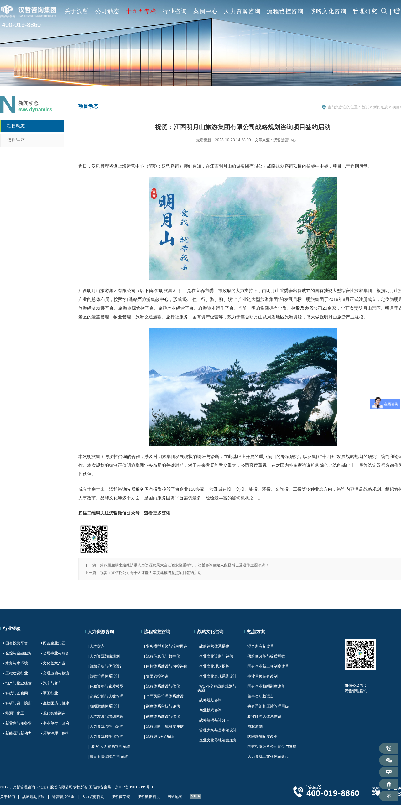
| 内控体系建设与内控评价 (165, 666)
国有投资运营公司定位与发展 (271, 746)
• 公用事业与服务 (55, 653)
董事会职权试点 (260, 696)
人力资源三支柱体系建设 (268, 756)
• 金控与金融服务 (17, 653)
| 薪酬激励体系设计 (104, 706)
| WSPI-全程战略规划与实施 (216, 688)
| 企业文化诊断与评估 (215, 656)
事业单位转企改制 (262, 676)
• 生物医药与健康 (55, 703)
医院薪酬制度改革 (262, 736)
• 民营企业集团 (53, 643)
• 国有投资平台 (15, 643)
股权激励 (255, 726)
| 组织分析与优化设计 (105, 666)
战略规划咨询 (33, 797)
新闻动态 (380, 107)
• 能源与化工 (13, 713)
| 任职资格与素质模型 (105, 686)
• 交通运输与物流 (55, 673)
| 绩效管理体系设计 (104, 676)
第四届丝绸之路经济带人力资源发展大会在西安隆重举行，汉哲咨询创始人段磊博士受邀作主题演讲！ (184, 565)
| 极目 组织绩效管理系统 (108, 756)
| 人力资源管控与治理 (105, 726)
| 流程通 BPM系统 (159, 736)
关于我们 (7, 797)
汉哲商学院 (121, 797)
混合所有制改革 (260, 646)
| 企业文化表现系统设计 (217, 676)
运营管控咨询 (63, 797)
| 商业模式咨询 (209, 710)
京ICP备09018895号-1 (134, 787)
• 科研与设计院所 (17, 703)
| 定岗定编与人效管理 (105, 696)
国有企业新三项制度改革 (268, 666)
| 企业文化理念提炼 (213, 666)
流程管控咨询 (285, 11)
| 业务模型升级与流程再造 (165, 646)
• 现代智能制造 (53, 713)
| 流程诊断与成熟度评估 (164, 726)
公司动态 (107, 11)
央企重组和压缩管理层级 (268, 706)
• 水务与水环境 (15, 663)
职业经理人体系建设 (264, 716)
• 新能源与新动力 (17, 733)
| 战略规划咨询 (209, 700)
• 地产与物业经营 (17, 683)
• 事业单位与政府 (55, 723)
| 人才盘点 (96, 646)
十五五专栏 (141, 11)
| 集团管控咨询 (156, 676)
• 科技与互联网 (15, 693)
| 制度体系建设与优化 (162, 716)
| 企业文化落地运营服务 (217, 740)
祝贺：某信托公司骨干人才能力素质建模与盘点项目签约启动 (150, 572)
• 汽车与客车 (51, 683)
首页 (365, 107)
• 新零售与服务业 (17, 723)
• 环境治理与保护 (55, 733)
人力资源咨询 (242, 11)
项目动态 (16, 125)
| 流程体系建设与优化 (162, 686)
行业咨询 (175, 11)
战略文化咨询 (328, 11)
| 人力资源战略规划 (104, 656)
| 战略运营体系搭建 (213, 646)
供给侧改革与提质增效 (266, 656)
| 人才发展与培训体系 (105, 716)
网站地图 (174, 797)
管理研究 (365, 11)
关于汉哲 (77, 11)
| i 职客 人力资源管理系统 (109, 746)
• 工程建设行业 (15, 673)
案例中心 (205, 11)
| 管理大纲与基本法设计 (217, 730)
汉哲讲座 (16, 139)
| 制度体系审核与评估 (162, 706)
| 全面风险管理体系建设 (164, 696)
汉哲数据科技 (149, 797)
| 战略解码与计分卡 (213, 720)
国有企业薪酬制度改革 (266, 686)
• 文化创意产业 (53, 663)
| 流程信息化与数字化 (162, 656)
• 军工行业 (49, 693)
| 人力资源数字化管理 (105, 736)
